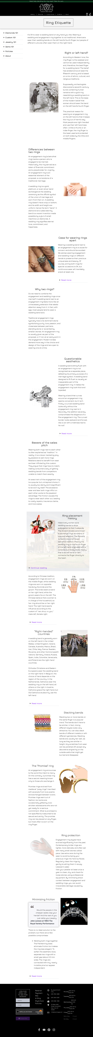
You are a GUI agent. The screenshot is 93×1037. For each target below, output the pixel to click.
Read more (66, 280)
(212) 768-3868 (55, 994)
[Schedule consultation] (87, 13)
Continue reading (39, 568)
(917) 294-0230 (55, 997)
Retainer (38, 991)
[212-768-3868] (90, 13)
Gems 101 (9, 47)
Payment (38, 993)
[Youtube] (44, 1029)
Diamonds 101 (11, 33)
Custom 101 (10, 37)
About (8, 56)
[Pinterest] (49, 1029)
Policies (9, 51)
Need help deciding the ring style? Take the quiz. (47, 1)
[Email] (90, 15)
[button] (12, 33)
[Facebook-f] (39, 1029)
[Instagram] (53, 1029)
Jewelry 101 (10, 42)
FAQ (36, 996)
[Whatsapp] (87, 15)
